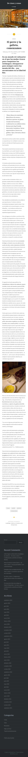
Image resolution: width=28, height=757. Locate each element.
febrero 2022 (7, 693)
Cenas (14, 38)
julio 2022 (6, 678)
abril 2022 (6, 687)
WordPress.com (14, 753)
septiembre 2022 (8, 672)
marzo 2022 (7, 690)
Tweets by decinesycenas (10, 731)
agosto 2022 (7, 675)
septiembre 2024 (8, 600)
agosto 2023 (7, 639)
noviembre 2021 (8, 702)
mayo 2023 (6, 648)
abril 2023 (6, 651)
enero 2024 (7, 624)
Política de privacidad (9, 738)
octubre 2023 (7, 633)
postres (19, 508)
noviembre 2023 (8, 630)
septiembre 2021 (8, 708)
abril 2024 (6, 615)
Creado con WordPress (9, 752)
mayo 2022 (6, 684)
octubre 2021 (7, 705)
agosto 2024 (7, 603)
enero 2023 (7, 660)
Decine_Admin (13, 51)
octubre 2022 (7, 669)
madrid (13, 508)
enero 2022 (7, 696)
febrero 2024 (7, 621)
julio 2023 (6, 642)
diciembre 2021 (7, 699)
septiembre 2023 (8, 636)
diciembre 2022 (7, 663)
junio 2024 (6, 609)
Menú (14, 6)
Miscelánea (6, 725)
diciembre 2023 (7, 627)
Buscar (5, 539)
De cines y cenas (14, 3)
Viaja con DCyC (7, 728)
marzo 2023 (7, 654)
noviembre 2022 (8, 666)
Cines (5, 722)
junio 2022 (6, 681)
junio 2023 (6, 645)
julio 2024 (6, 606)
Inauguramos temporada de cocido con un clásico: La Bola (13, 578)
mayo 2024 (6, 612)
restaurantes (14, 511)
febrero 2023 (7, 657)
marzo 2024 (7, 618)
